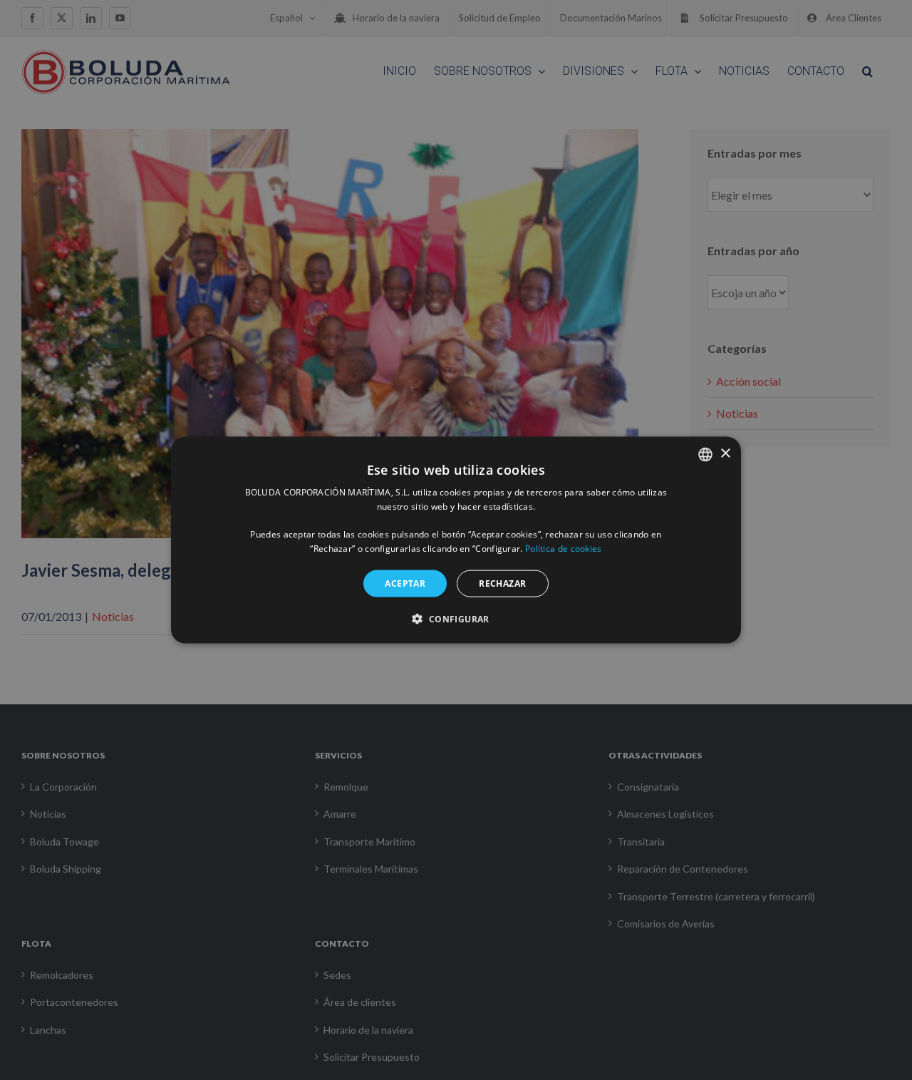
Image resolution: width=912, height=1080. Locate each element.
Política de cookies (563, 548)
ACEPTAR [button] (405, 583)
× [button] (725, 453)
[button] (456, 619)
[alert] (456, 540)
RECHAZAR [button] (502, 583)
